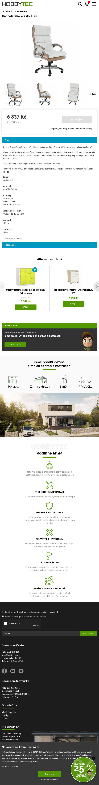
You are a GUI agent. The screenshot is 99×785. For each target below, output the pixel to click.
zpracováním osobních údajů (32, 616)
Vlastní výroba (9, 712)
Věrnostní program (11, 736)
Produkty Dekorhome (16, 11)
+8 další (92, 94)
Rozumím (49, 774)
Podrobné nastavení (49, 779)
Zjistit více (15, 344)
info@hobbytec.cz (11, 655)
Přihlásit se (88, 633)
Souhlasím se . (25, 616)
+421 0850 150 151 (11, 688)
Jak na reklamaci (10, 739)
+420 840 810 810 (10, 652)
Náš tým (6, 715)
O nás (4, 718)
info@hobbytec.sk (10, 691)
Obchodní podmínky (11, 733)
